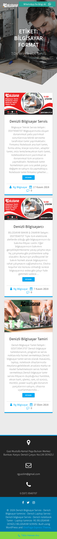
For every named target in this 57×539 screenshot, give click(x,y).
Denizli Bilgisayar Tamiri (28, 338)
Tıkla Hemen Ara (30, 535)
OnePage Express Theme (36, 527)
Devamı (28, 177)
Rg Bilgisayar (20, 187)
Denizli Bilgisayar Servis (29, 121)
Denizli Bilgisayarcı (29, 226)
